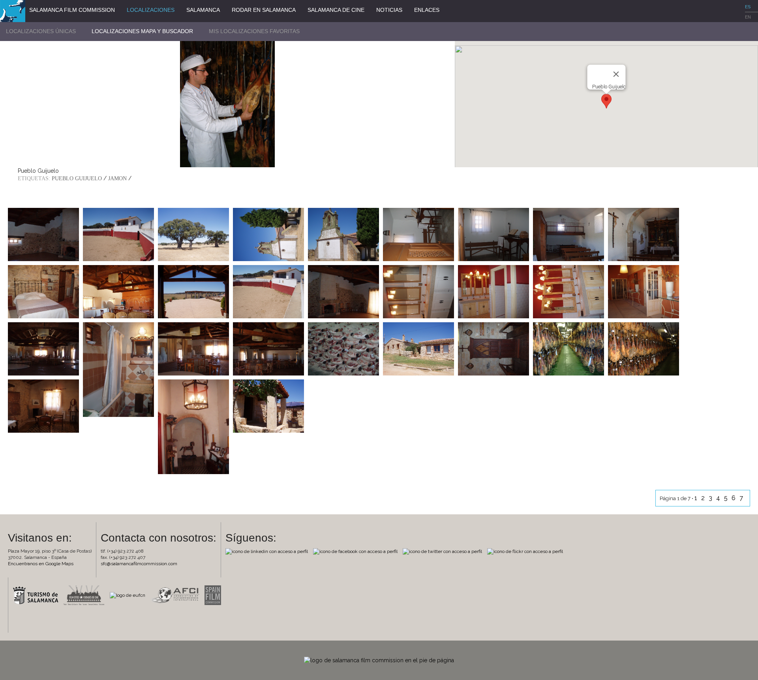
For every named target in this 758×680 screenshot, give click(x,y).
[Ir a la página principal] (12, 10)
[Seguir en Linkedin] (268, 551)
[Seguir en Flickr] (527, 551)
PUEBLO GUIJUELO (77, 178)
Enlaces (426, 10)
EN (748, 17)
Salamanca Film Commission (72, 10)
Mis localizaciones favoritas (254, 31)
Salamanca (203, 10)
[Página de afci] (176, 595)
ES (747, 6)
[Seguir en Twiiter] (444, 551)
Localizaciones (150, 10)
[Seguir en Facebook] (357, 551)
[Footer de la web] (379, 660)
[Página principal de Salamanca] (37, 595)
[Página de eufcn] (129, 595)
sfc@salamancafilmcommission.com (139, 563)
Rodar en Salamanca (264, 10)
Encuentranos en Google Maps (40, 563)
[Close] (616, 74)
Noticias (389, 10)
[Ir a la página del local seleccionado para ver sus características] (43, 234)
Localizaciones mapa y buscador (142, 31)
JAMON (117, 178)
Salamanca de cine (336, 10)
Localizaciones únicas (41, 31)
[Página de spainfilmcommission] (215, 595)
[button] (606, 101)
